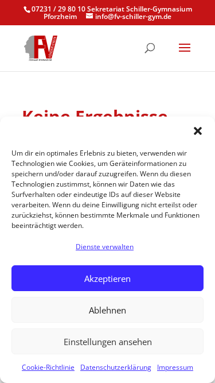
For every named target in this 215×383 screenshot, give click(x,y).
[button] (198, 131)
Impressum (175, 367)
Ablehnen (107, 310)
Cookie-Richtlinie (48, 367)
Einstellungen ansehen (108, 341)
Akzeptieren (107, 278)
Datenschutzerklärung (115, 367)
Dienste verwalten (105, 247)
